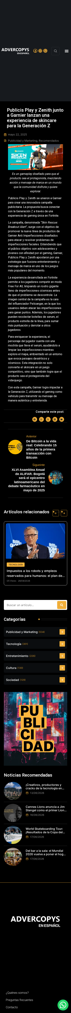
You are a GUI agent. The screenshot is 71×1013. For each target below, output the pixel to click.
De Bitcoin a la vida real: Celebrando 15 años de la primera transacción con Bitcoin (41, 449)
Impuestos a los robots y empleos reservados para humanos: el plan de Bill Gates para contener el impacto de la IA (31, 573)
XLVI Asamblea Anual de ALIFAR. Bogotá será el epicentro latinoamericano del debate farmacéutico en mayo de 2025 (26, 480)
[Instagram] (40, 51)
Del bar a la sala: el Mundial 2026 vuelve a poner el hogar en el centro (46, 852)
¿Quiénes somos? (17, 992)
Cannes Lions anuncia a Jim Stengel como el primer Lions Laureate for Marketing (46, 808)
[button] (67, 51)
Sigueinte (38, 464)
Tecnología (12, 564)
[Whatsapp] (45, 51)
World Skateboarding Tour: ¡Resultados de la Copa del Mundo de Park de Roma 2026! (44, 830)
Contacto (12, 1007)
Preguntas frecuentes (19, 1000)
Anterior (31, 436)
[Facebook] (35, 51)
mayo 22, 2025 (17, 134)
